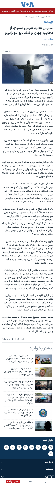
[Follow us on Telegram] (44, 447)
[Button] (6, 51)
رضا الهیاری (48, 39)
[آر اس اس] (12, 447)
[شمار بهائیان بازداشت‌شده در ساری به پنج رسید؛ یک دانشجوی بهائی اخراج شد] (43, 413)
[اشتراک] (50, 453)
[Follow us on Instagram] (25, 447)
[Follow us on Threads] (19, 447)
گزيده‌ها (48, 22)
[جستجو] (45, 481)
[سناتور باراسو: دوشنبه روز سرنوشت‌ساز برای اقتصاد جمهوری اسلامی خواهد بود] (43, 372)
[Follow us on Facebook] (50, 447)
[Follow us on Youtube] (31, 447)
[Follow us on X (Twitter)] (38, 447)
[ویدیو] (30, 481)
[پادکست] (6, 447)
